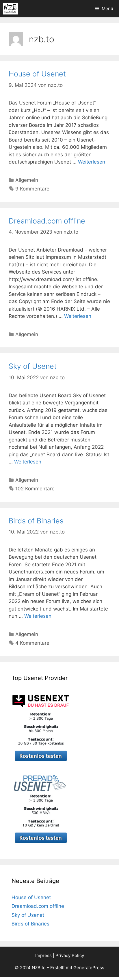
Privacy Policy (69, 955)
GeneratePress (88, 967)
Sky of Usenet (33, 366)
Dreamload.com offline (47, 221)
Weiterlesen (91, 162)
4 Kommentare (32, 643)
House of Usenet (37, 73)
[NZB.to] (10, 8)
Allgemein (26, 180)
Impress (43, 955)
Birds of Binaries (36, 520)
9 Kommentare (32, 189)
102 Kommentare (35, 489)
